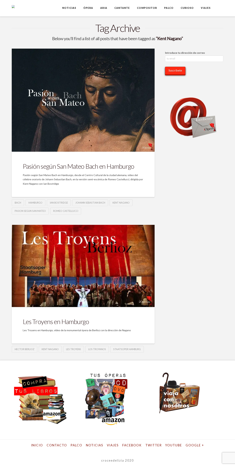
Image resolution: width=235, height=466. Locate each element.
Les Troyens (73, 349)
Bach (18, 202)
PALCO (76, 445)
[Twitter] (96, 451)
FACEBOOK (132, 445)
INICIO (37, 445)
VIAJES (113, 445)
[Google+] (105, 451)
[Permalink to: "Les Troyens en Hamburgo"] (83, 266)
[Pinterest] (138, 451)
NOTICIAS (94, 445)
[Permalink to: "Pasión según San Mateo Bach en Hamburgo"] (83, 100)
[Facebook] (88, 451)
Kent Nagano (121, 202)
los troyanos (97, 349)
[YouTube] (121, 451)
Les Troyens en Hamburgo (56, 321)
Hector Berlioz (24, 349)
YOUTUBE (173, 445)
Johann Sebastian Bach (90, 202)
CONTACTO (57, 445)
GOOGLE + (195, 445)
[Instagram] (129, 451)
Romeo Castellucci (65, 210)
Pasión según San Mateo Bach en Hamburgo (78, 166)
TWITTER (153, 445)
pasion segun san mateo (30, 210)
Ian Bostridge (59, 202)
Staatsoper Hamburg (127, 349)
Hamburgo (35, 202)
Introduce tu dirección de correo (185, 52)
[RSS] (146, 451)
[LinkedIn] (113, 451)
